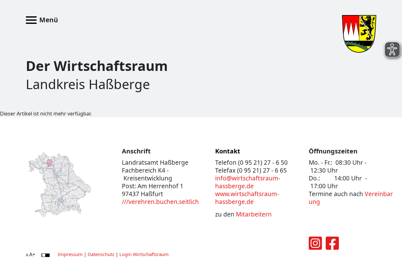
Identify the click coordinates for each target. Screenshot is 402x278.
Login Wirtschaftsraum (144, 254)
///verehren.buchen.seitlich (160, 201)
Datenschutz (101, 254)
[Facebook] (332, 246)
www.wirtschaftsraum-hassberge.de (247, 198)
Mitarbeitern (254, 214)
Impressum (70, 254)
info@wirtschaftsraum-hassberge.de (247, 182)
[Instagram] (315, 246)
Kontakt (227, 151)
